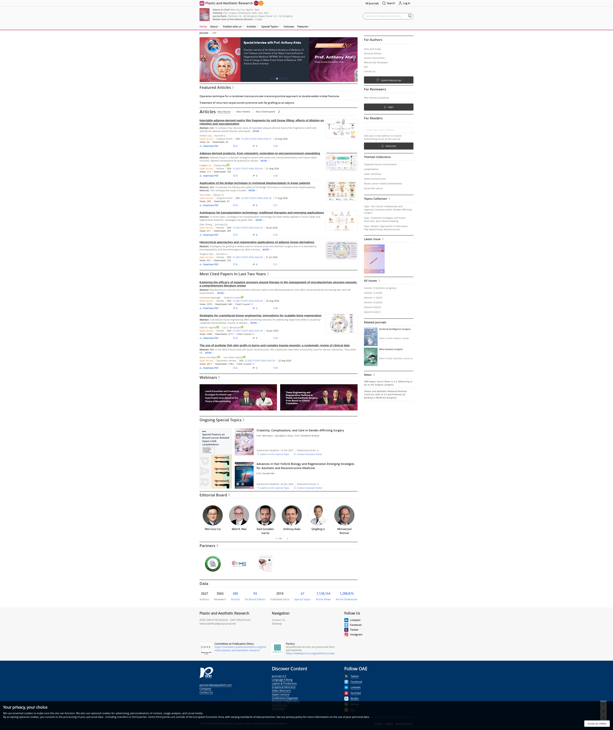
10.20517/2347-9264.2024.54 (260, 360)
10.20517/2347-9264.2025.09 (247, 330)
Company (205, 688)
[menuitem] (203, 26)
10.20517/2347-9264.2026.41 (256, 138)
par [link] (214, 32)
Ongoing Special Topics (221, 420)
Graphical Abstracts (284, 687)
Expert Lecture (280, 694)
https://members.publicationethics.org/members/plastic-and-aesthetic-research (240, 648)
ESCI (225, 12)
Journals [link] (204, 32)
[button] (271, 79)
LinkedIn (355, 620)
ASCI (266, 12)
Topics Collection (376, 199)
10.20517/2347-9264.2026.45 (247, 168)
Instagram (356, 634)
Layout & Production (284, 683)
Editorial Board (213, 495)
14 (251, 304)
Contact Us (278, 620)
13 (253, 334)
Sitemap (277, 623)
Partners (207, 546)
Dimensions (244, 12)
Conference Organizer (285, 698)
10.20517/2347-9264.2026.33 (247, 227)
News (368, 375)
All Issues (371, 280)
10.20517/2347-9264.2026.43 (247, 257)
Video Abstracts (281, 690)
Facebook (356, 625)
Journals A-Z (279, 676)
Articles (208, 112)
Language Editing (282, 679)
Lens (260, 12)
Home (203, 26)
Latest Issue (372, 239)
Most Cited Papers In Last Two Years (233, 274)
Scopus (233, 12)
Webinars (208, 377)
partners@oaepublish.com (216, 685)
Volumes (289, 26)
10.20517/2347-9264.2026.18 (256, 198)
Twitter (354, 629)
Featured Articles (215, 87)
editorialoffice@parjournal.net (218, 623)
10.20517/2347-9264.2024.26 (247, 300)
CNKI (254, 12)
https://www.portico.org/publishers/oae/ (310, 653)
